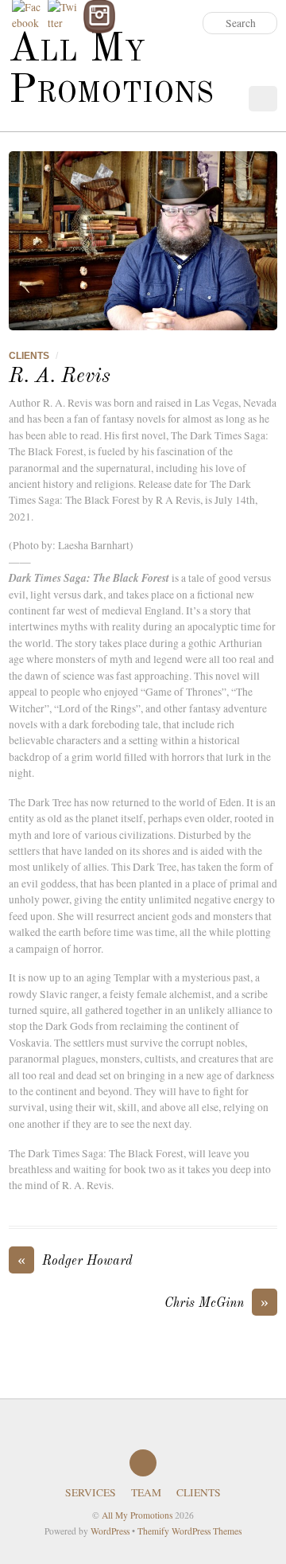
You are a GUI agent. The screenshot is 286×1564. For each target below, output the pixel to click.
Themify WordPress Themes (189, 1531)
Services (90, 1492)
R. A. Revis (59, 376)
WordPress (110, 1531)
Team (146, 1492)
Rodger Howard (75, 1260)
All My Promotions (137, 1515)
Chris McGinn (216, 1302)
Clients (29, 356)
